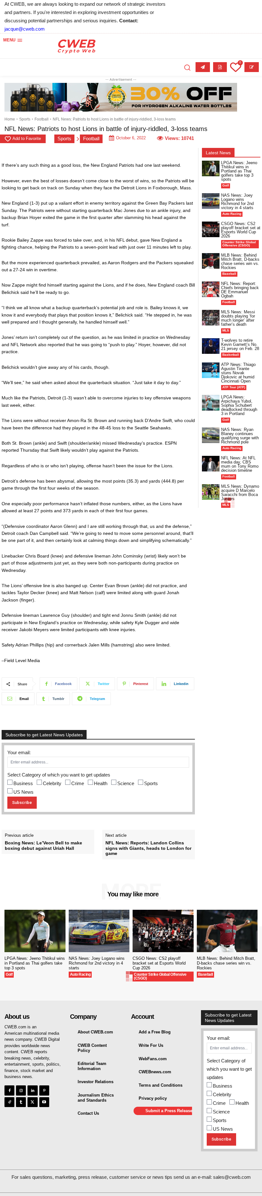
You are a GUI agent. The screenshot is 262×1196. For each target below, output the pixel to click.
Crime (77, 783)
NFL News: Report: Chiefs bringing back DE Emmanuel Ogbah (240, 289)
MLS (225, 330)
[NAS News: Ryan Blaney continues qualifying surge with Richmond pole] (211, 435)
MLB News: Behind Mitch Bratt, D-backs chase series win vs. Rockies (240, 261)
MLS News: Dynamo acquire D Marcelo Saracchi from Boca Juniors (240, 492)
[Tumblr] (21, 1102)
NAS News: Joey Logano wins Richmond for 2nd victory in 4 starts (237, 201)
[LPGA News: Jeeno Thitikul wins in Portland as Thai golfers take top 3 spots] (211, 168)
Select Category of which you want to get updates (58, 774)
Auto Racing (231, 213)
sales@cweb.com (232, 1177)
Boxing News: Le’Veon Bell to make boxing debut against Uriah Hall (43, 845)
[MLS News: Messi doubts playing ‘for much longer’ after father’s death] (211, 317)
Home (9, 119)
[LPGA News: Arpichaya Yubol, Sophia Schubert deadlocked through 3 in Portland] (211, 403)
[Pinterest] (44, 1090)
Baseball (229, 273)
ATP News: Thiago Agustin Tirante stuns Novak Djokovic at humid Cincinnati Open (238, 372)
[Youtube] (44, 1102)
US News (23, 792)
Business (23, 783)
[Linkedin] (32, 1090)
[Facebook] (9, 1090)
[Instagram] (21, 1090)
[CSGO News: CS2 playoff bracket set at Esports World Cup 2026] (211, 229)
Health (100, 783)
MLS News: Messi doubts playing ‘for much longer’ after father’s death (238, 318)
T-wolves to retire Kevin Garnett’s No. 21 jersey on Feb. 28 (240, 344)
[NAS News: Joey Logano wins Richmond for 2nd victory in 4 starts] (211, 201)
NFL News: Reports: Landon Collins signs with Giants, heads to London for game (148, 848)
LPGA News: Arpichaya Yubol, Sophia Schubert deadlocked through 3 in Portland (239, 405)
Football (42, 119)
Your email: (19, 752)
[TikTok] (9, 1102)
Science (125, 783)
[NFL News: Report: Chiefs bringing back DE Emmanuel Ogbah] (211, 289)
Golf (225, 185)
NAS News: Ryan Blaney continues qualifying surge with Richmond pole (240, 435)
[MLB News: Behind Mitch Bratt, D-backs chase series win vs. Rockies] (211, 261)
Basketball (230, 354)
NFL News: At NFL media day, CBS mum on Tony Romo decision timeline (239, 464)
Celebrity (52, 783)
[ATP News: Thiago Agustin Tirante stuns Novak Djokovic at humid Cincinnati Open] (211, 370)
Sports (24, 119)
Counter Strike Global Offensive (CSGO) (239, 243)
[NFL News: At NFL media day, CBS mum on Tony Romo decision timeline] (211, 463)
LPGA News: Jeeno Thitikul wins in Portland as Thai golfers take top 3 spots (239, 171)
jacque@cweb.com (24, 29)
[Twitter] (32, 1102)
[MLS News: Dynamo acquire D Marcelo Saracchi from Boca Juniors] (211, 492)
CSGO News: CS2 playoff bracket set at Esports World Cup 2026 (240, 229)
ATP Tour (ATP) (233, 387)
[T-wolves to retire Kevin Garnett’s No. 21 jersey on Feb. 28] (211, 346)
